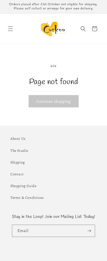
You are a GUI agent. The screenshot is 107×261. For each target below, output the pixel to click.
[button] (10, 28)
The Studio (19, 150)
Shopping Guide (23, 185)
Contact (17, 174)
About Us (18, 138)
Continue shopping (53, 101)
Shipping (17, 162)
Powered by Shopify (72, 256)
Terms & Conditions (27, 197)
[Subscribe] (89, 231)
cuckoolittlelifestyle (45, 256)
